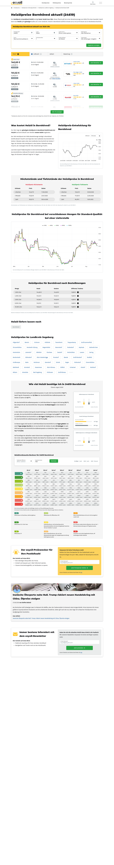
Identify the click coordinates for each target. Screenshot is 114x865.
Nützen (15, 372)
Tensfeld (89, 357)
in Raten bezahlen (56, 78)
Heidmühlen (71, 352)
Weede (66, 357)
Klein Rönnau (51, 367)
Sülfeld (62, 367)
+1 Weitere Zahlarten (55, 66)
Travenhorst (58, 342)
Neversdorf (58, 347)
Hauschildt (75, 95)
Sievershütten (90, 362)
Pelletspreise (57, 3)
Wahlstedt (16, 367)
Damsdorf (48, 362)
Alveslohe (25, 372)
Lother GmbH (76, 83)
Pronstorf (56, 357)
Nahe (26, 362)
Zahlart (52, 54)
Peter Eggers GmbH (77, 72)
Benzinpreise (68, 3)
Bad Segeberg (37, 372)
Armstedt (27, 367)
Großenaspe (16, 362)
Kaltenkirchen (93, 347)
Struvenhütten (17, 347)
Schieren (37, 342)
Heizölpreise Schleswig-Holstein (29, 7)
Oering (91, 352)
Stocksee (49, 352)
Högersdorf (16, 342)
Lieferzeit (36, 54)
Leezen (82, 352)
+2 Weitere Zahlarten (55, 77)
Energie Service (76, 106)
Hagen (67, 362)
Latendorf (28, 352)
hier (81, 572)
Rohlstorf (93, 367)
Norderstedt (16, 357)
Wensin (27, 342)
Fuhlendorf (77, 362)
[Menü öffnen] (100, 3)
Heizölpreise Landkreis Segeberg (45, 7)
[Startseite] (11, 8)
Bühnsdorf (28, 357)
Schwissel (73, 367)
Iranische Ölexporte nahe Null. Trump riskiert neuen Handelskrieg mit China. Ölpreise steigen (41, 618)
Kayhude (81, 347)
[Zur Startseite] (16, 3)
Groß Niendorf (77, 357)
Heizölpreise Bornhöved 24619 (62, 7)
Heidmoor (37, 362)
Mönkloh (38, 352)
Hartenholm (16, 352)
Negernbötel (46, 347)
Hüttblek (47, 342)
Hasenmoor (38, 367)
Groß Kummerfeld (86, 342)
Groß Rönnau (62, 372)
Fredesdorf (70, 347)
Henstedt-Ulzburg (32, 347)
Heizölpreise (45, 3)
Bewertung (67, 54)
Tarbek (58, 362)
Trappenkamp (72, 342)
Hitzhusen (50, 372)
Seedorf (59, 352)
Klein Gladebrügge (42, 357)
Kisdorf (83, 367)
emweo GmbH (76, 61)
